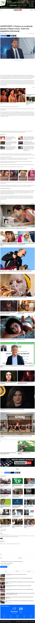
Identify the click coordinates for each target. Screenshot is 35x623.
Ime (1, 554)
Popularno (17, 571)
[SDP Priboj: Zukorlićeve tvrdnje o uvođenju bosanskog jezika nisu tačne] (17, 481)
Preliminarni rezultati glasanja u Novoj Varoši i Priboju (16, 516)
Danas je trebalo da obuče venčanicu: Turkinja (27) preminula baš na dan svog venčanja (18, 585)
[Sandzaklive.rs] (17, 10)
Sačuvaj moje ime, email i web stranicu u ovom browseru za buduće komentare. (12, 561)
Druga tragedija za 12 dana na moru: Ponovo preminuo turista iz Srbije (16, 574)
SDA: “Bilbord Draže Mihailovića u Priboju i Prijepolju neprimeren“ (29, 516)
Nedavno (6, 571)
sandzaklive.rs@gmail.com (25, 621)
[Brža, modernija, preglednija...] (17, 462)
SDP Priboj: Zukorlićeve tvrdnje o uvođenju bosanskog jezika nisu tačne (17, 486)
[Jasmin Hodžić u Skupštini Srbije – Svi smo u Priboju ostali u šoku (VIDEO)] (29, 522)
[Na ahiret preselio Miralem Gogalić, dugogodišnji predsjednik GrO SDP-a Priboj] (5, 502)
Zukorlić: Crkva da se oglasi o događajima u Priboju (4, 516)
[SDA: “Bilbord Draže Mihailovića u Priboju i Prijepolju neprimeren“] (29, 512)
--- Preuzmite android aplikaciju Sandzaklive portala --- (17, 60)
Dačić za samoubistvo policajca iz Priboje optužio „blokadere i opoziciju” (5, 486)
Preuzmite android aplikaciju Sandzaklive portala (17, 457)
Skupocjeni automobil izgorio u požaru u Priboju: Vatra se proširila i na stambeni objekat (11, 138)
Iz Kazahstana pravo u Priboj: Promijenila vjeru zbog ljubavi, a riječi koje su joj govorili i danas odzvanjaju (29, 142)
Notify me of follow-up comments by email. (7, 563)
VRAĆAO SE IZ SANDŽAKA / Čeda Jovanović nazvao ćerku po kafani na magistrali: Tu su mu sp (29, 486)
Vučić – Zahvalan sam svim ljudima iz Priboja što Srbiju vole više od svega (5, 526)
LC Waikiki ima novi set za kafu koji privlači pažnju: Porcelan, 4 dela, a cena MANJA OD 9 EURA (19, 589)
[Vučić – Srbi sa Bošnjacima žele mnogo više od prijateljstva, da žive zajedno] (17, 522)
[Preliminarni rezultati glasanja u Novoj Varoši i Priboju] (17, 512)
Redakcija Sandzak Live (4, 33)
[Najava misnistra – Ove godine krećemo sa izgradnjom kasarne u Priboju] (29, 502)
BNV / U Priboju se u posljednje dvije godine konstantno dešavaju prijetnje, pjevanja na (17, 506)
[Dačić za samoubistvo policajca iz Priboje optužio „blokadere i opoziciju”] (5, 481)
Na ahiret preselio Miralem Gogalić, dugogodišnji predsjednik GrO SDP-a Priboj (5, 506)
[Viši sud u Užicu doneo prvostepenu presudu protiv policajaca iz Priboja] (29, 491)
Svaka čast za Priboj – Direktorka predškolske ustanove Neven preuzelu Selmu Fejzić (17, 496)
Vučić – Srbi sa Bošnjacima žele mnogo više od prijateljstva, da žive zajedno (17, 526)
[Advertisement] (17, 18)
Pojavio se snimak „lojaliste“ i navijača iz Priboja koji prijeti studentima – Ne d (4, 496)
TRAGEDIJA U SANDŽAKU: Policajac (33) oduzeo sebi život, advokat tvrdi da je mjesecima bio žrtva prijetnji (29, 138)
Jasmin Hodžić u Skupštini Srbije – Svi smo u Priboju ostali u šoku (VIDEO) (29, 526)
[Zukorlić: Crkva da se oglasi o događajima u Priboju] (5, 512)
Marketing (33, 621)
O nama (30, 621)
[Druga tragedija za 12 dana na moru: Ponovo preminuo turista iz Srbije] (2, 575)
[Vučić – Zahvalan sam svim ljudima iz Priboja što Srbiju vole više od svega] (5, 522)
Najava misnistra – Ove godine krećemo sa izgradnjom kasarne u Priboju (29, 506)
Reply (1, 538)
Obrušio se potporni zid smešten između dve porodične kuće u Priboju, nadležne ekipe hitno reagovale (11, 147)
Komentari (28, 571)
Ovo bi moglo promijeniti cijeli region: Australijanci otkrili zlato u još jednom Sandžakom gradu (11, 142)
